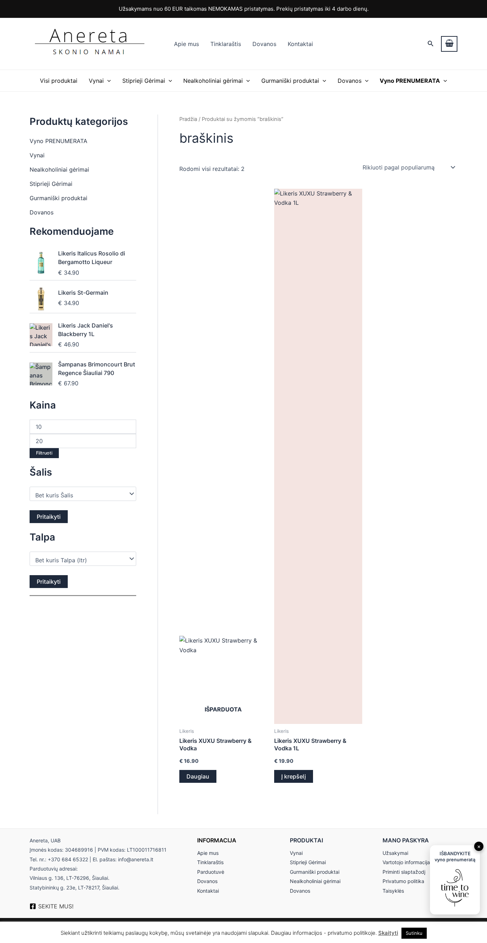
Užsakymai (395, 853)
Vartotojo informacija (406, 862)
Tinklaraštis (225, 43)
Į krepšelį (293, 776)
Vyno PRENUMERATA (58, 141)
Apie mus (186, 43)
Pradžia (188, 119)
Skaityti (388, 932)
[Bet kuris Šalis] (79, 495)
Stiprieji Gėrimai (143, 80)
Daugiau (197, 776)
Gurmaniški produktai (290, 80)
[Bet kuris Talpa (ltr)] (79, 560)
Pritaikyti (49, 516)
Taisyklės (393, 891)
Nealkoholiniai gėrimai (213, 80)
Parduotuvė (210, 872)
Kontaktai (300, 43)
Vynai (96, 80)
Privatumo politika (403, 881)
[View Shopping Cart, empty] (449, 44)
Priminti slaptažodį (404, 872)
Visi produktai (58, 80)
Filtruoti (44, 453)
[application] (107, 80)
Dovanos (264, 43)
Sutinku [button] (414, 933)
